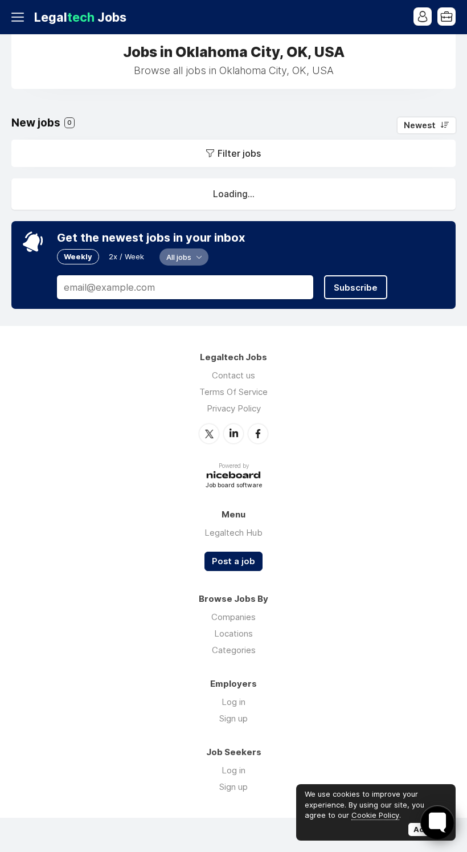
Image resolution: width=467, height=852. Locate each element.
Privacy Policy (234, 408)
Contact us (233, 375)
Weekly (78, 256)
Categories (234, 650)
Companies (233, 617)
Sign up (233, 718)
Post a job (233, 561)
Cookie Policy (375, 815)
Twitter (209, 433)
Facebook (258, 433)
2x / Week (126, 256)
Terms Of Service (233, 391)
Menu (19, 17)
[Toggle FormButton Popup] (437, 822)
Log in (233, 701)
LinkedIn (233, 433)
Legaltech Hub (233, 532)
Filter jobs (239, 153)
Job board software (234, 486)
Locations (233, 633)
